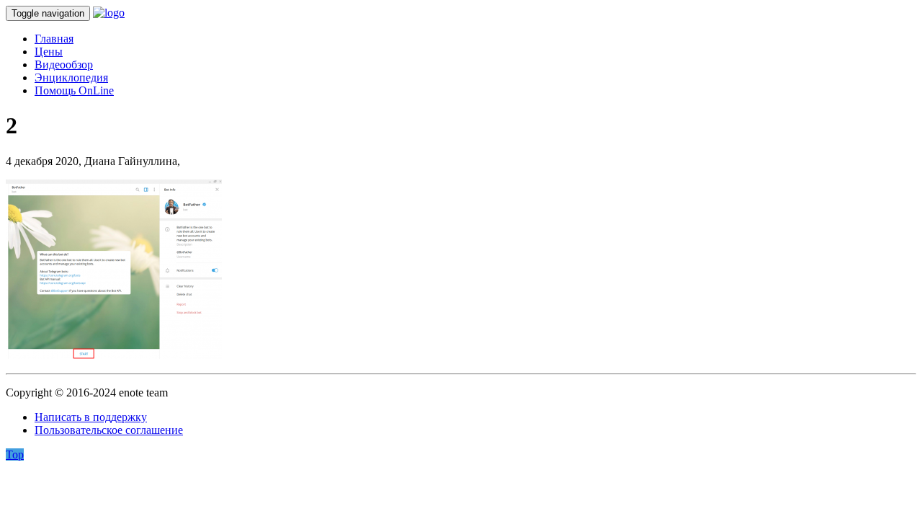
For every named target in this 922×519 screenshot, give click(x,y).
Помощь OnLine (74, 90)
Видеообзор (64, 64)
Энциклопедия (71, 77)
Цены (49, 51)
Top (15, 454)
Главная (54, 38)
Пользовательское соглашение (109, 430)
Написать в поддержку (91, 417)
